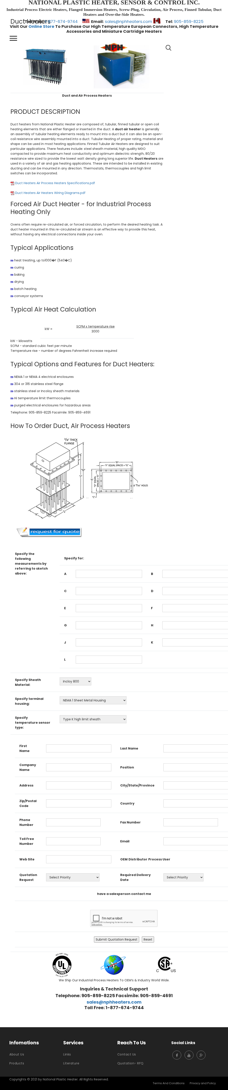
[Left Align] (13, 38)
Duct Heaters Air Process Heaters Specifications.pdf (55, 183)
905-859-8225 (189, 21)
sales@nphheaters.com (128, 21)
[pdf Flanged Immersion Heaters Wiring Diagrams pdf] (121, 66)
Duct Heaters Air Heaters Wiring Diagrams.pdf (50, 193)
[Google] (201, 1055)
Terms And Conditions (169, 1083)
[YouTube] (189, 1055)
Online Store (41, 26)
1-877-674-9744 (61, 21)
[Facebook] (176, 1055)
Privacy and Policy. (203, 1083)
